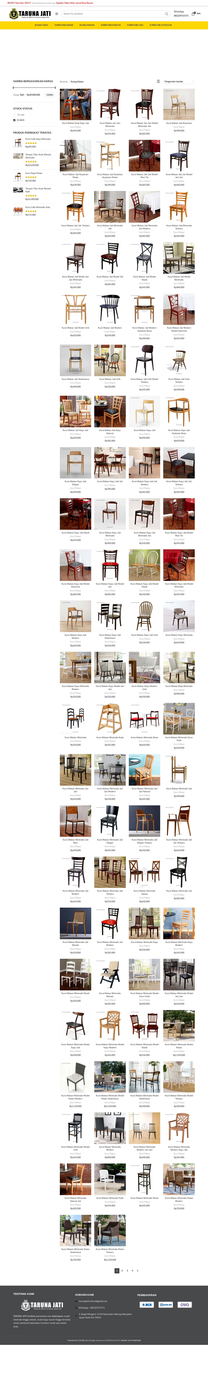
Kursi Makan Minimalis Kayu (144, 942)
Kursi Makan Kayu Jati (144, 430)
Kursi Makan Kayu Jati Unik (144, 635)
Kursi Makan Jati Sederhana (75, 379)
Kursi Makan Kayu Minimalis (179, 635)
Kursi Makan (75, 127)
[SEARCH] (167, 13)
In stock (20, 120)
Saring (49, 95)
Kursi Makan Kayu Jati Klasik (75, 532)
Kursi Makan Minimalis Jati (179, 788)
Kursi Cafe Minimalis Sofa (37, 207)
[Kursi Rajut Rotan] (18, 177)
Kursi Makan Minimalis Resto (145, 1198)
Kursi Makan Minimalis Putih (109, 1198)
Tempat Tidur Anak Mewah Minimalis (38, 156)
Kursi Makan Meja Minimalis (179, 686)
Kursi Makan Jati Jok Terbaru (76, 225)
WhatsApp (179, 12)
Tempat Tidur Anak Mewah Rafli (38, 190)
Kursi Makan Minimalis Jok (179, 891)
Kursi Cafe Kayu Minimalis (38, 139)
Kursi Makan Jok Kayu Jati (75, 430)
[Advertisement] (104, 52)
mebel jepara (57, 1316)
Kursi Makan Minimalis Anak (110, 737)
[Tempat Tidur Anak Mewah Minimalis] (18, 160)
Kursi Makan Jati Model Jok (110, 276)
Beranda (64, 82)
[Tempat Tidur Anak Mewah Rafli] (18, 194)
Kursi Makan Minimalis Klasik (75, 993)
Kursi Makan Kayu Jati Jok (110, 481)
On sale (20, 115)
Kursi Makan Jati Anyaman (179, 123)
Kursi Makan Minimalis (75, 737)
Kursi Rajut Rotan (33, 173)
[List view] (158, 82)
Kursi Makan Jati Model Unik (75, 328)
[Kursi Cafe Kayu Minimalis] (18, 143)
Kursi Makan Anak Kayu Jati (75, 123)
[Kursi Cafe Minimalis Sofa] (18, 211)
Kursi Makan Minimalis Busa (144, 737)
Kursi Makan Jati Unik (110, 379)
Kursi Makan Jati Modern (110, 328)
